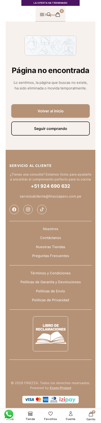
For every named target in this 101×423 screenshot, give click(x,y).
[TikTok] (42, 209)
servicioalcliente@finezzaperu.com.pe (50, 196)
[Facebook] (14, 209)
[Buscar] (49, 14)
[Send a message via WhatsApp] (8, 414)
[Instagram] (28, 209)
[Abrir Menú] (42, 14)
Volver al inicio (51, 111)
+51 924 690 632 (50, 186)
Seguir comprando (50, 128)
